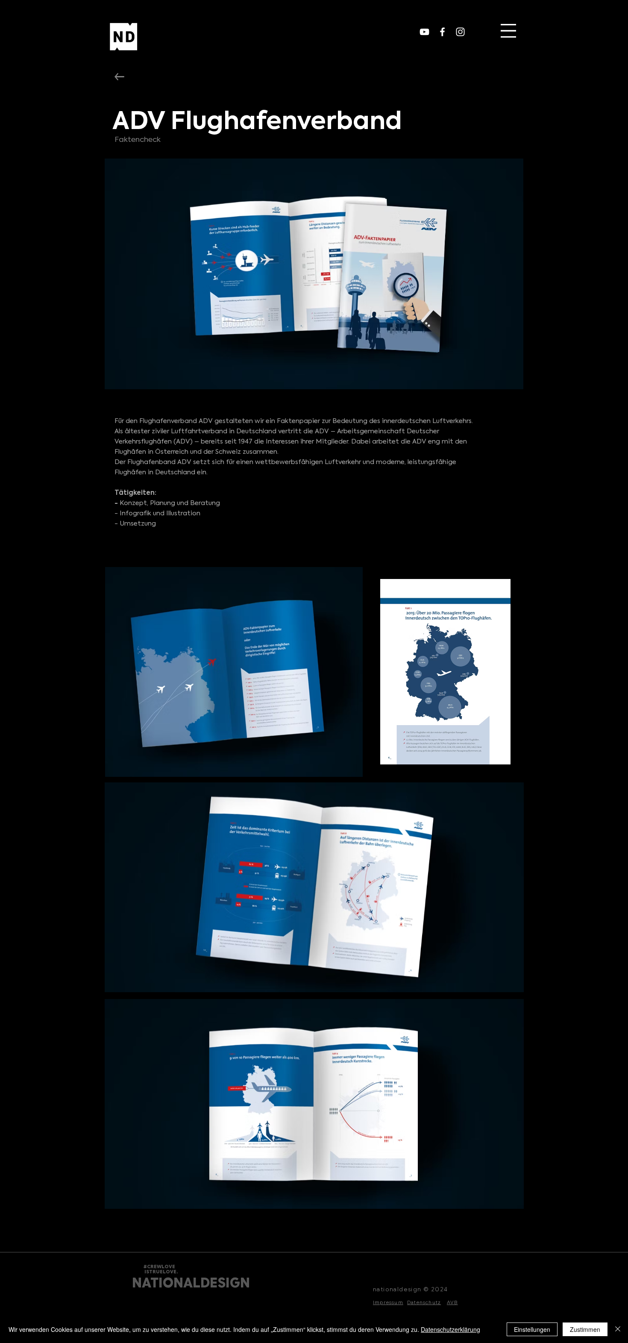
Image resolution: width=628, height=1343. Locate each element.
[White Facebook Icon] (442, 32)
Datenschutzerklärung (450, 1329)
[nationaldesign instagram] (460, 32)
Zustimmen (585, 1329)
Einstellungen (532, 1329)
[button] (508, 31)
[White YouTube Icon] (424, 32)
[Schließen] (618, 1329)
